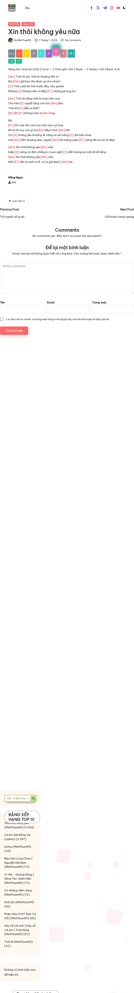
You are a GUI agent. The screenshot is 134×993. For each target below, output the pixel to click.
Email (50, 302)
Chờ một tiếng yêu (16, 823)
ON (11, 61)
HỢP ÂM (14, 24)
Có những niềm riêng (18, 890)
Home (8, 846)
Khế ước (9, 902)
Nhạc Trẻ (28, 24)
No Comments (73, 40)
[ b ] (11, 53)
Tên (2, 302)
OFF (19, 61)
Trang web (99, 302)
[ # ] (71, 53)
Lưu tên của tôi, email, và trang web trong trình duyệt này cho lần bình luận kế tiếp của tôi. (57, 319)
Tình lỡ (8, 942)
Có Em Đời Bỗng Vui (17, 835)
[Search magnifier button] (33, 798)
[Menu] (27, 8)
